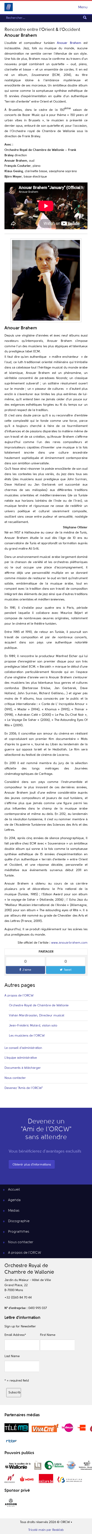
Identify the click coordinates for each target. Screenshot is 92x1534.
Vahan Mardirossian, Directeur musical (36, 1015)
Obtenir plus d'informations (32, 1164)
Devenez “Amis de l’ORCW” (23, 1088)
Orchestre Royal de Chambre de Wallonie (39, 1005)
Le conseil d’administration (23, 1048)
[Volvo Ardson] (10, 1506)
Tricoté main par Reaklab (46, 1530)
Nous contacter (15, 1078)
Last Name (12, 1356)
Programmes (18, 1232)
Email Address (15, 1335)
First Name (47, 1335)
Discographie (18, 1221)
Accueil (14, 1189)
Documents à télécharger (22, 1067)
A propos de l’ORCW (18, 995)
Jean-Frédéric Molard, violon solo (33, 1025)
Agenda (14, 1200)
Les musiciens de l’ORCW (27, 1035)
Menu (83, 7)
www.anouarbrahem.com (69, 942)
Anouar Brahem (69, 43)
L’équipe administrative (20, 1057)
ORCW (8, 7)
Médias (13, 1211)
